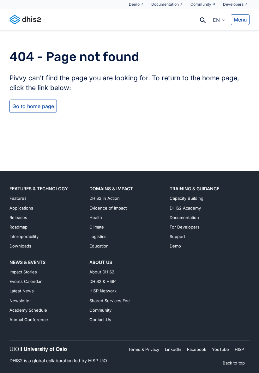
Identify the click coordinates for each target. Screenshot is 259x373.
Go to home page (33, 106)
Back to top (234, 362)
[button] (219, 20)
